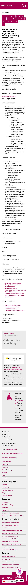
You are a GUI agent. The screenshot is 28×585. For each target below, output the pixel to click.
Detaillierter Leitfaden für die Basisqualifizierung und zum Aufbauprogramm (13, 284)
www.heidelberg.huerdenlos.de (19, 401)
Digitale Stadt (5, 510)
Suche (23, 5)
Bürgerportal (5, 493)
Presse (4, 475)
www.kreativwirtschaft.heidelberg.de (12, 530)
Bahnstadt (5, 507)
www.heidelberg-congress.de (10, 567)
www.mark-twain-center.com (10, 533)
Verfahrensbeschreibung (11, 341)
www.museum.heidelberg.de (10, 536)
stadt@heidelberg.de (11, 449)
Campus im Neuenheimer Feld (10, 513)
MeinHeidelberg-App (7, 490)
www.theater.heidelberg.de (9, 547)
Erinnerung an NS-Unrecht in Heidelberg (13, 516)
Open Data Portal (7, 495)
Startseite (5, 333)
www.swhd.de (6, 559)
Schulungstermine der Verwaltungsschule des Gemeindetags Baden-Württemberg (15, 290)
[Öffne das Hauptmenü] (25, 5)
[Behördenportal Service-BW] (14, 359)
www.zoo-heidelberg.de (8, 562)
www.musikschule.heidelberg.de (11, 539)
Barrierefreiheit (6, 461)
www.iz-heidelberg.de (8, 528)
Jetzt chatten (19, 580)
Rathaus (12, 333)
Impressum (5, 467)
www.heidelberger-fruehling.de (10, 525)
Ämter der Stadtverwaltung (9, 457)
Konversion (5, 502)
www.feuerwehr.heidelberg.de (10, 522)
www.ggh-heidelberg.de (8, 556)
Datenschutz (5, 464)
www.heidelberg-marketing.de (10, 564)
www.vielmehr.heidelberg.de (10, 550)
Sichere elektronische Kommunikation (12, 453)
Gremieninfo (5, 487)
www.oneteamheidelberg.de (10, 541)
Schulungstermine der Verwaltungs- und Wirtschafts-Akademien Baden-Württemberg (15, 295)
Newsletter (5, 478)
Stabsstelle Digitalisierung (9, 96)
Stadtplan (4, 472)
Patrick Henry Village (7, 505)
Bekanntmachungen (7, 470)
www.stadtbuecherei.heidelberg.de (11, 544)
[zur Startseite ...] (10, 578)
